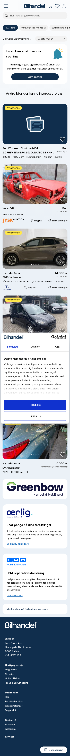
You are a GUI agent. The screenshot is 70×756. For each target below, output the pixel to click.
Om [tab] (57, 346)
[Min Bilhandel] (64, 6)
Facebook (10, 724)
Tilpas (33, 415)
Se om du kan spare (18, 543)
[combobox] (51, 39)
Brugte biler (11, 669)
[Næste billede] (63, 249)
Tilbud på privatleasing (16, 682)
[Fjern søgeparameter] (45, 28)
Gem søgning (35, 76)
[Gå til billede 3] (35, 264)
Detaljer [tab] (35, 346)
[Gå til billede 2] (33, 264)
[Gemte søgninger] (50, 6)
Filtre (12, 27)
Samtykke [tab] (13, 346)
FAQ (7, 697)
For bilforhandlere (14, 701)
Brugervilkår (11, 710)
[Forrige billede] (7, 249)
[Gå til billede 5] (38, 264)
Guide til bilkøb (12, 678)
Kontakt (9, 736)
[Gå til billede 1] (31, 264)
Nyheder (9, 673)
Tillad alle (35, 404)
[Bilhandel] (35, 6)
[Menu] (6, 6)
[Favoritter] (57, 6)
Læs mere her (15, 595)
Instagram (10, 728)
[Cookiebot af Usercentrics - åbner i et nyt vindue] (51, 337)
